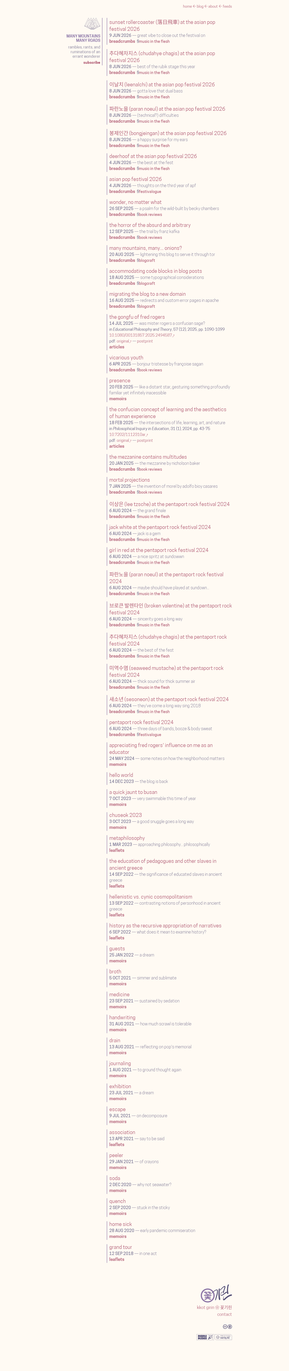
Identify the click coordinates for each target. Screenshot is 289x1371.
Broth (115, 972)
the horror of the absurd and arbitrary (150, 225)
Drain (114, 1041)
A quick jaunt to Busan (133, 792)
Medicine (119, 995)
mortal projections (129, 480)
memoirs (118, 399)
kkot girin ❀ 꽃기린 (214, 1308)
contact (224, 1315)
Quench (117, 1201)
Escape (117, 1110)
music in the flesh (154, 42)
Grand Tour (120, 1247)
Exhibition (120, 1087)
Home (188, 7)
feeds (227, 7)
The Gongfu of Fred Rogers (137, 317)
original (123, 341)
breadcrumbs (122, 41)
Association (122, 1132)
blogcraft (147, 261)
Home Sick (120, 1224)
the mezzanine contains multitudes (148, 457)
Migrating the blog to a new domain (147, 294)
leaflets (116, 851)
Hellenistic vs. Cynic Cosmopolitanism (150, 897)
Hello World (121, 775)
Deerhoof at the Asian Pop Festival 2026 (153, 156)
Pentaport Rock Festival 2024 (141, 722)
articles (116, 347)
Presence (119, 381)
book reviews (150, 215)
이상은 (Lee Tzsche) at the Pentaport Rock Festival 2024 (169, 504)
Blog (200, 7)
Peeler (116, 1155)
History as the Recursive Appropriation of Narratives (165, 926)
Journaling (120, 1064)
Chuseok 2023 (125, 815)
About (213, 7)
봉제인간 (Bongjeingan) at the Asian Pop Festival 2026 (168, 133)
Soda (114, 1178)
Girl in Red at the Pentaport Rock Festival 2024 (159, 550)
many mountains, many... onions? (145, 248)
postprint (145, 341)
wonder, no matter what (135, 202)
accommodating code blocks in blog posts (155, 271)
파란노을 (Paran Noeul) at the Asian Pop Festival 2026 (167, 109)
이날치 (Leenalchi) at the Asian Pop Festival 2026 (162, 85)
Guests (117, 949)
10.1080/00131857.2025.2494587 (140, 336)
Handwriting (122, 1018)
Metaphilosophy (127, 838)
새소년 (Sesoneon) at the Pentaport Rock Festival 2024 (169, 699)
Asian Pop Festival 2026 (135, 179)
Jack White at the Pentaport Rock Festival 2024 (160, 527)
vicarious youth (126, 358)
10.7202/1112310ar (127, 435)
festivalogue (150, 192)
